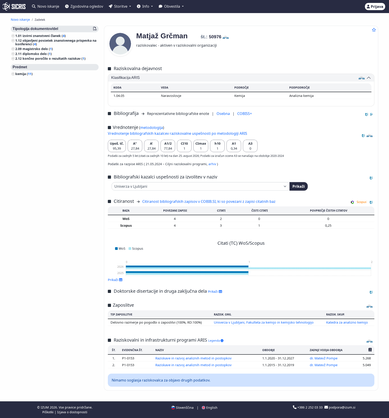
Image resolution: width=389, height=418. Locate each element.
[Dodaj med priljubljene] (374, 30)
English (211, 407)
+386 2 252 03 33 (309, 407)
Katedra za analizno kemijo (347, 322)
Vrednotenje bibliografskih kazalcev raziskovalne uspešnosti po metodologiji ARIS (177, 133)
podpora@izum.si (341, 407)
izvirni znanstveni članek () (44, 36)
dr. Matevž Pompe (324, 358)
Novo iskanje (47, 6)
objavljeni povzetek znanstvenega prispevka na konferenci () (55, 42)
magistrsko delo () (38, 49)
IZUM (45, 407)
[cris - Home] (14, 6)
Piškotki (48, 412)
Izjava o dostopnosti (72, 412)
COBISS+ (244, 113)
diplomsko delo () (37, 54)
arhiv (212, 164)
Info (145, 6)
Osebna (224, 113)
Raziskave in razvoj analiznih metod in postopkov (194, 358)
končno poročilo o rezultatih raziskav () (54, 59)
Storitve (120, 6)
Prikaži (298, 186)
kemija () (24, 74)
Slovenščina (184, 407)
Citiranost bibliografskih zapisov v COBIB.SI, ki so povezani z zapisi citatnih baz (209, 201)
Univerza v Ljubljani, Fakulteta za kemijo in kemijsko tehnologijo (264, 322)
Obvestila (172, 6)
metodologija (151, 127)
